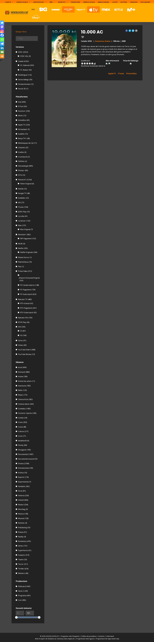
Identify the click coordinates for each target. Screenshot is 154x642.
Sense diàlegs (25, 79)
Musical (23, 518)
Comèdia (24, 408)
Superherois (24, 550)
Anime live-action (26, 381)
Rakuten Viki (25, 317)
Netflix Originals (28, 252)
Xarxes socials (22, 2)
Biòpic (22, 395)
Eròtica (22, 472)
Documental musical (27, 459)
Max (22, 225)
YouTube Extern (26, 349)
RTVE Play (23, 322)
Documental (25, 454)
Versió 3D (23, 89)
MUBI (21, 244)
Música (23, 514)
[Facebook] (2, 35)
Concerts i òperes (27, 413)
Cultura (23, 431)
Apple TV (24, 125)
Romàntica (24, 541)
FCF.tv (21, 175)
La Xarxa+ (24, 221)
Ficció (22, 491)
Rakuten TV (25, 299)
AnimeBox (24, 120)
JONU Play (24, 212)
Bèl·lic (22, 390)
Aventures (99, 41)
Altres (22, 115)
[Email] (2, 52)
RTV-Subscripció (28, 312)
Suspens (23, 555)
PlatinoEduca (25, 262)
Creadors (133, 2)
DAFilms (22, 161)
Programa (24, 595)
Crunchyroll (24, 157)
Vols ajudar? (145, 2)
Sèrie (23, 591)
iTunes (23, 207)
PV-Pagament (27, 289)
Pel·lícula (24, 586)
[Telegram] (2, 44)
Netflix (23, 248)
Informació (110, 636)
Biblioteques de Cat (27, 143)
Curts (22, 436)
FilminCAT (25, 179)
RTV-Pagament (28, 308)
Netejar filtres (21, 32)
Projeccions (75, 2)
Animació (24, 372)
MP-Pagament (28, 238)
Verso (22, 340)
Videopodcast (38, 2)
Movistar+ (24, 234)
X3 (23, 335)
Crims (22, 422)
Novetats (61, 2)
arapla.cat (70, 639)
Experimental (24, 482)
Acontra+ (24, 111)
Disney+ (23, 170)
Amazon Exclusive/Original (29, 279)
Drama (107, 41)
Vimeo (22, 345)
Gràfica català (89, 2)
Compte (8, 2)
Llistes (114, 2)
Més (51, 2)
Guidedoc (23, 198)
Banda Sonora (103, 2)
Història (23, 495)
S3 (23, 331)
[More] (2, 56)
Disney (22, 445)
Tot (33, 9)
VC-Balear (26, 70)
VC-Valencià (27, 65)
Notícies (124, 2)
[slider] (16, 617)
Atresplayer (24, 129)
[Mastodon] (2, 27)
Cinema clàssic (26, 404)
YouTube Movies (26, 354)
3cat (22, 102)
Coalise (22, 152)
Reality (22, 536)
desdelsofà (23, 440)
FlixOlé (22, 189)
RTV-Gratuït (26, 303)
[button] (126, 30)
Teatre (22, 559)
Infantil (23, 500)
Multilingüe (25, 75)
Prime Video (25, 271)
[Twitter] (2, 23)
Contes (22, 418)
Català (23, 61)
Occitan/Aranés (26, 84)
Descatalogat (25, 166)
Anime (22, 376)
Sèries (22, 546)
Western (23, 573)
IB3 (21, 202)
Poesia (22, 532)
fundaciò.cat (52, 639)
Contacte (101, 636)
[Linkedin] (2, 48)
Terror (23, 564)
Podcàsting (24, 527)
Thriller (23, 568)
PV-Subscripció (28, 294)
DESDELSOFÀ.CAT (52, 636)
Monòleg (23, 509)
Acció (22, 367)
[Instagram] (2, 31)
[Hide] (1, 60)
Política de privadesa (89, 636)
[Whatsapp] (2, 39)
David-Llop (115, 639)
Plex (21, 266)
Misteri (23, 504)
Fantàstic (24, 486)
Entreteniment (25, 468)
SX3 (21, 327)
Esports (23, 477)
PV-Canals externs (29, 285)
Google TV (24, 193)
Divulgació (24, 450)
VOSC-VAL (25, 56)
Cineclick (23, 147)
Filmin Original (27, 183)
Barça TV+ (24, 138)
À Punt (22, 106)
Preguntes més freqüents (70, 636)
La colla (22, 216)
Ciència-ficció (25, 399)
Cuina (22, 427)
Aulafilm (23, 134)
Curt (22, 600)
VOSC (23, 52)
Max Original (26, 229)
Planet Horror (25, 257)
